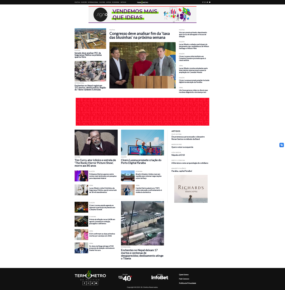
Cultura (102, 2)
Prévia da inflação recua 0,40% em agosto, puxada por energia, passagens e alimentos (102, 221)
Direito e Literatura (178, 160)
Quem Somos (184, 275)
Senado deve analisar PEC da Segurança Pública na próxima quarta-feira (88, 55)
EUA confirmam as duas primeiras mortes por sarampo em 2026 (102, 235)
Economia (115, 2)
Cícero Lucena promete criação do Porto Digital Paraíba (141, 161)
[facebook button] (84, 283)
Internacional (93, 2)
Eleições (84, 2)
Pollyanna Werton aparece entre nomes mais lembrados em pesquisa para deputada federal (102, 176)
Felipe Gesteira (176, 134)
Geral (181, 65)
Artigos (123, 2)
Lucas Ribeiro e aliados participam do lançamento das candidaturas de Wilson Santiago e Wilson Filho (194, 46)
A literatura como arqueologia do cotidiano (189, 163)
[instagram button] (205, 2)
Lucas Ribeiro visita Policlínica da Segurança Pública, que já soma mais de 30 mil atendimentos (103, 190)
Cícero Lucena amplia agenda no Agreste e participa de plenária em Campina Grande (102, 207)
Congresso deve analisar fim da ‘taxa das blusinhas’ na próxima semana (139, 35)
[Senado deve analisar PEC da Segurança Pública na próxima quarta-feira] (90, 38)
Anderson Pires (176, 144)
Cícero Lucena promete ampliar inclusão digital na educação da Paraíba (194, 81)
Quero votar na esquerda (182, 147)
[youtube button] (209, 2)
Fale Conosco (184, 279)
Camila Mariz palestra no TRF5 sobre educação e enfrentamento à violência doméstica (149, 190)
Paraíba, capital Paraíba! (181, 171)
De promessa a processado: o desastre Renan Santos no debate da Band (188, 138)
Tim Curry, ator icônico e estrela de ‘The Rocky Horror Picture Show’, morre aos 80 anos (95, 162)
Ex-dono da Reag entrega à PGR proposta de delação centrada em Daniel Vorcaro (102, 248)
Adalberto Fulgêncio (178, 168)
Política (77, 2)
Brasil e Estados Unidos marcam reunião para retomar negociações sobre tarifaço (149, 176)
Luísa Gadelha (176, 152)
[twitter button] (207, 2)
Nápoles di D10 (178, 155)
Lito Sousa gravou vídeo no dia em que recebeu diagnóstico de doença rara (193, 91)
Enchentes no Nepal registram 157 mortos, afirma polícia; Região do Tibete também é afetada (90, 87)
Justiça (108, 2)
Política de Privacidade (187, 283)
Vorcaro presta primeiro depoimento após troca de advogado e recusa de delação (193, 34)
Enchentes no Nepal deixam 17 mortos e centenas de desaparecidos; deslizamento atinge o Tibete (142, 254)
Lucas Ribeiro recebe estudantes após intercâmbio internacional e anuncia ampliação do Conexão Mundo (193, 70)
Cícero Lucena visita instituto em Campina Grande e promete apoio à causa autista (192, 58)
